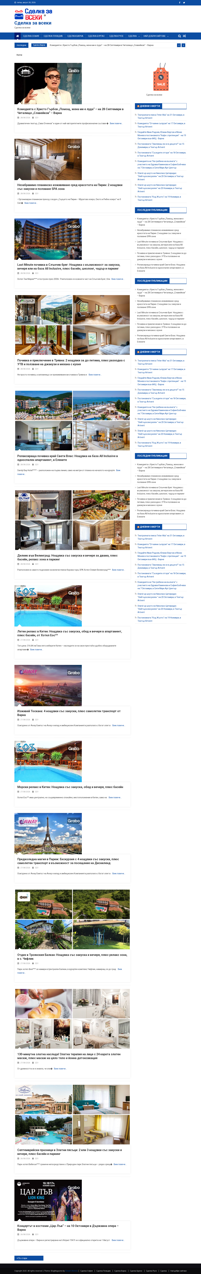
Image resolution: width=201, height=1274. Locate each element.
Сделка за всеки (32, 23)
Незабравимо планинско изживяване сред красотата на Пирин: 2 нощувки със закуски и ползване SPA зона (159, 233)
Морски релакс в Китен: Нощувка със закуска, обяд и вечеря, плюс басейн (70, 787)
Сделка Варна (75, 36)
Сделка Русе (116, 36)
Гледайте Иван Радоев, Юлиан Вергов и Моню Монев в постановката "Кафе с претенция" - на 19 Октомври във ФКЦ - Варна (162, 135)
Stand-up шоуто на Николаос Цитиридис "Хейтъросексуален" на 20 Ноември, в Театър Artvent (160, 188)
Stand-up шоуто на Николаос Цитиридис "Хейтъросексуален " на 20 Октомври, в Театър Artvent (160, 176)
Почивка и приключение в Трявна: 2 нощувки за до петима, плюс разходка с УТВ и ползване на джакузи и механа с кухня (161, 256)
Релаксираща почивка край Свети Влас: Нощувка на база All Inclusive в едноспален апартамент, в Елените (161, 268)
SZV (36, 117)
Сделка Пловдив (53, 36)
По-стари (22, 1258)
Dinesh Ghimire (71, 1271)
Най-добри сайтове (155, 36)
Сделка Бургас (96, 36)
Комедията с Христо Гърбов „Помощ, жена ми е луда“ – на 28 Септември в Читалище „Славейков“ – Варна (101, 45)
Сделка (132, 36)
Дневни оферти (150, 106)
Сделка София (31, 36)
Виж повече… (116, 123)
